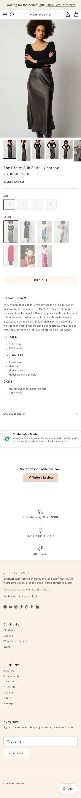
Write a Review (45, 478)
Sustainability (11, 676)
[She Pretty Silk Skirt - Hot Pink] (44, 256)
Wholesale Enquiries (15, 641)
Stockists (8, 635)
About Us (8, 670)
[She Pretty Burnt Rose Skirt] (27, 256)
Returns (7, 698)
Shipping (8, 692)
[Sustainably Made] (7, 439)
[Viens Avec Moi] (40, 14)
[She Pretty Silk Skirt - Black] (27, 232)
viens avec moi (15, 181)
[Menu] (5, 14)
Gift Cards (9, 630)
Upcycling (9, 681)
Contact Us (9, 687)
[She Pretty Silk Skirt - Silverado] (61, 232)
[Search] (14, 14)
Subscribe (16, 753)
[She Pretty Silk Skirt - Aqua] (44, 232)
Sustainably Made (25, 434)
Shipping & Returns (14, 414)
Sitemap (8, 703)
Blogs (6, 646)
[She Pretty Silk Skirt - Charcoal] (10, 232)
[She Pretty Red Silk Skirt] (10, 256)
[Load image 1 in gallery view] (40, 79)
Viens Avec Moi (17, 783)
